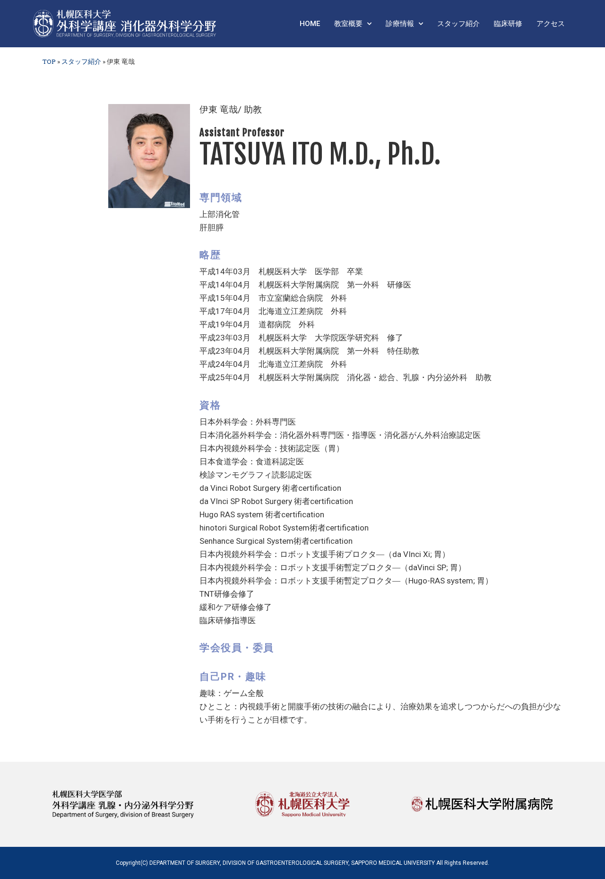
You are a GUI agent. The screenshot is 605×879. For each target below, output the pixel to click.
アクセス (550, 23)
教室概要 (348, 23)
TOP (49, 61)
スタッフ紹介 (458, 23)
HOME (310, 23)
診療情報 (400, 23)
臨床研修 (508, 23)
